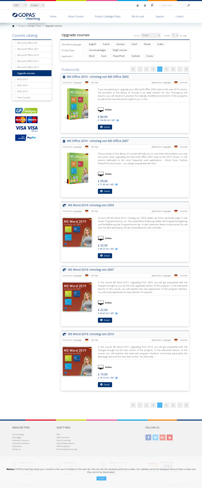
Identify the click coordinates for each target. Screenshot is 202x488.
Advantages (16, 437)
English (92, 44)
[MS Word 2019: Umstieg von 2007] (77, 297)
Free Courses (23, 97)
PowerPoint (119, 56)
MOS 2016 (22, 85)
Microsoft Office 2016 (28, 61)
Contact (180, 16)
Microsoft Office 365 (27, 42)
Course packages (97, 50)
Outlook (135, 56)
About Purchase (63, 437)
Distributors (17, 446)
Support (160, 16)
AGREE (101, 478)
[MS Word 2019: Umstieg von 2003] (77, 232)
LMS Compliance (63, 446)
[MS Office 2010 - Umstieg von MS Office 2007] (77, 168)
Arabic (160, 44)
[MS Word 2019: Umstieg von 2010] (77, 361)
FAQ (58, 434)
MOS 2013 (22, 91)
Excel (103, 56)
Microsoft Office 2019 (28, 55)
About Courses (75, 16)
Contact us (16, 449)
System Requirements (66, 443)
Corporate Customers (21, 443)
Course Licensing (63, 440)
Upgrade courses (26, 73)
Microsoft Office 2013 (28, 67)
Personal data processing (67, 449)
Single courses (120, 50)
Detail (106, 127)
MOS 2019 (22, 79)
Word (91, 56)
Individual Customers (20, 440)
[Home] (13, 26)
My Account (138, 16)
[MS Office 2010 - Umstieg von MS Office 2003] (77, 104)
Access (149, 56)
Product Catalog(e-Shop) (107, 16)
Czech (134, 44)
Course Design (18, 434)
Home (53, 16)
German (120, 44)
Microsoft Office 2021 (28, 48)
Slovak (147, 44)
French (106, 44)
